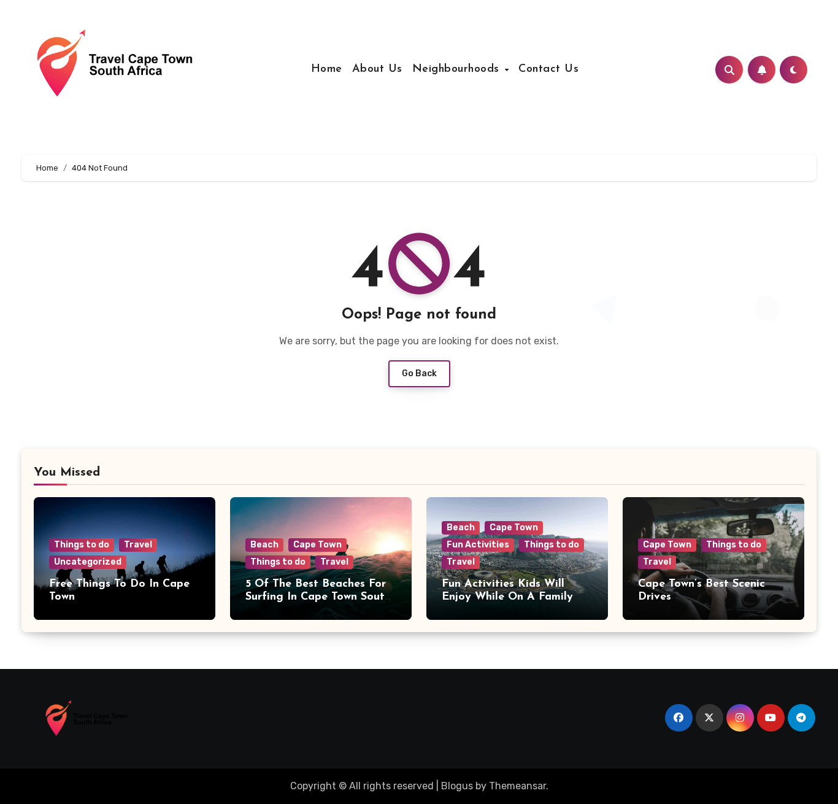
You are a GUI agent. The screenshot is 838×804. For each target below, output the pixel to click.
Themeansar (517, 786)
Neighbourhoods (458, 69)
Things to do (81, 544)
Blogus (457, 786)
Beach (264, 544)
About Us (377, 69)
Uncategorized (87, 562)
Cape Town (317, 544)
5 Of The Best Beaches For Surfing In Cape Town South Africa (318, 597)
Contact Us (548, 69)
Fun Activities (478, 544)
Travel (138, 544)
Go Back (419, 373)
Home (326, 69)
